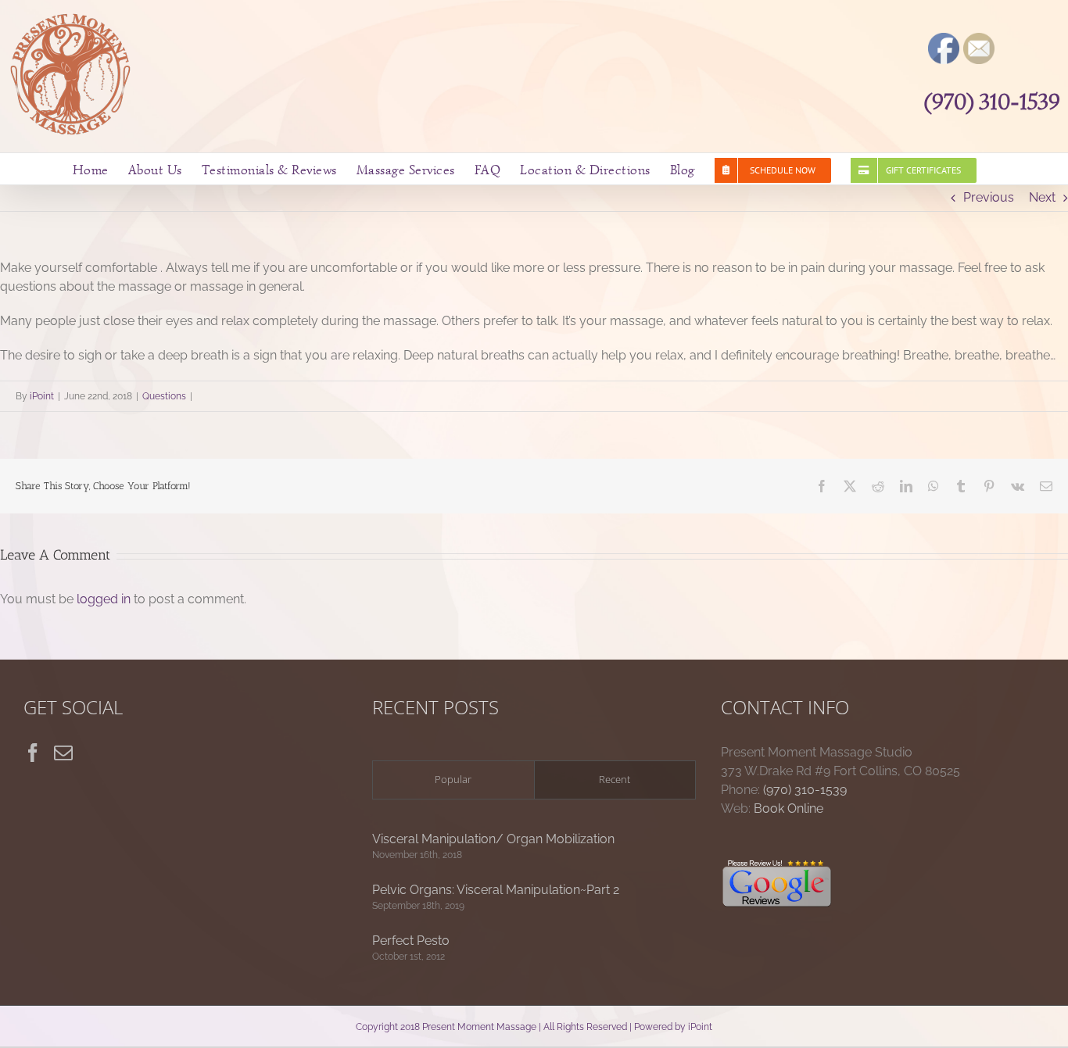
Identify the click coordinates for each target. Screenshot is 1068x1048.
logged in (104, 599)
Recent (614, 779)
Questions (164, 396)
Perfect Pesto (411, 940)
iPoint (42, 396)
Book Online (788, 808)
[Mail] (63, 752)
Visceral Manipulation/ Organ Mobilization (493, 839)
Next (1042, 197)
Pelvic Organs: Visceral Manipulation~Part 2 (495, 889)
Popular (453, 779)
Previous (988, 197)
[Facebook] (32, 752)
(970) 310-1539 (992, 102)
